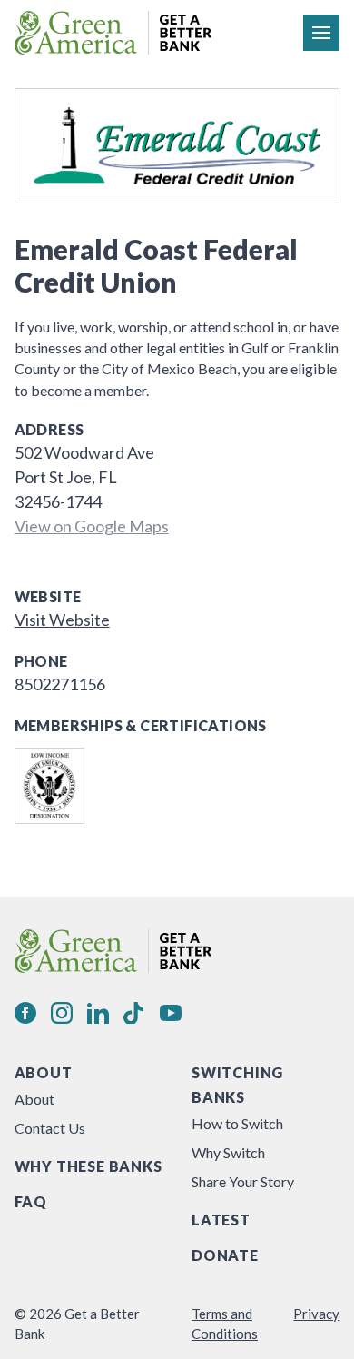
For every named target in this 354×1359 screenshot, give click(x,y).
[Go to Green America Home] (113, 32)
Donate (225, 1255)
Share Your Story (243, 1181)
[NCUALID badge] (50, 786)
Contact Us (50, 1127)
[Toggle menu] (321, 33)
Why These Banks (88, 1166)
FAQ (31, 1201)
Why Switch (228, 1152)
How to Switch (237, 1123)
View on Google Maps (92, 526)
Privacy (316, 1313)
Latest (221, 1219)
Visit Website (62, 620)
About (44, 1072)
